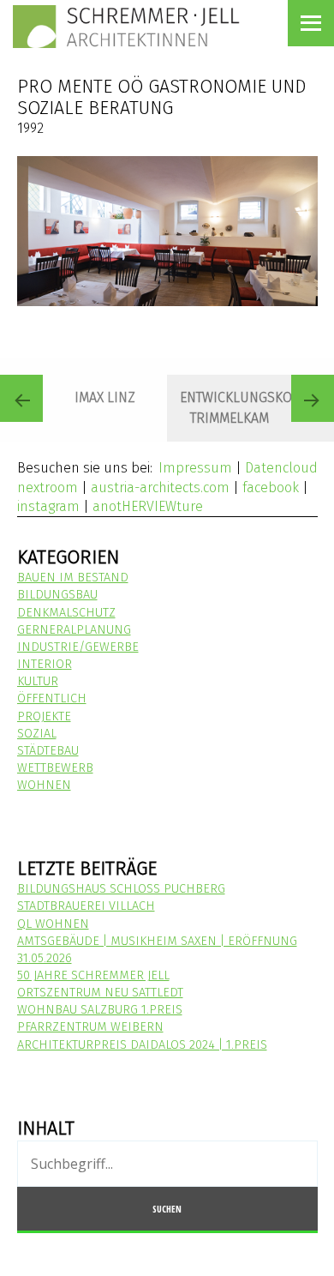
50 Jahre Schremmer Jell (93, 975)
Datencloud (281, 468)
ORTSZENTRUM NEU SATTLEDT (100, 992)
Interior (44, 664)
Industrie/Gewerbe (78, 647)
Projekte (44, 716)
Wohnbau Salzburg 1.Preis (99, 1009)
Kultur (37, 681)
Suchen (167, 1208)
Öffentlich (51, 698)
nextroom (47, 487)
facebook (270, 487)
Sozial (37, 733)
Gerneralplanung (74, 630)
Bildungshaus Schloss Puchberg (121, 889)
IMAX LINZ (105, 397)
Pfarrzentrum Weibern (90, 1027)
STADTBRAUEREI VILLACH (86, 906)
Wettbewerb (55, 768)
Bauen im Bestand (72, 577)
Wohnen (44, 785)
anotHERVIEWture (147, 506)
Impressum (195, 468)
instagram (48, 506)
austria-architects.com (160, 487)
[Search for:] (167, 1165)
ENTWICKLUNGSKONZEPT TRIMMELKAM (255, 407)
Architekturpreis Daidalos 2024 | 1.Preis (142, 1045)
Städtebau (48, 750)
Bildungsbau (57, 594)
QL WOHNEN (53, 924)
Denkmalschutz (66, 612)
